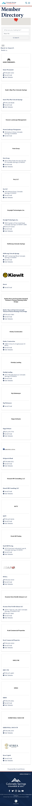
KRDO (5, 697)
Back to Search (7, 48)
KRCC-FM (6, 670)
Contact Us (16, 795)
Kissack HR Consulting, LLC (11, 488)
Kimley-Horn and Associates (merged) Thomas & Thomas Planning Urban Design (15, 310)
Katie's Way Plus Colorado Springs (12, 99)
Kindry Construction (9, 341)
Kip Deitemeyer (7, 403)
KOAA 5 (5, 576)
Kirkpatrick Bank (8, 458)
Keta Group (6, 158)
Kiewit (5, 284)
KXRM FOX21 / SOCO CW (10, 727)
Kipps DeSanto (7, 428)
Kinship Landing (7, 372)
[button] (16, 20)
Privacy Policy (28, 794)
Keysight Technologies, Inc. (10, 220)
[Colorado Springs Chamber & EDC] (9, 3)
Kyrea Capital (7, 755)
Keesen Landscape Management (12, 129)
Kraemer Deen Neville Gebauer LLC (13, 606)
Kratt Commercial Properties (11, 640)
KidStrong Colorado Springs (11, 253)
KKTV (4, 516)
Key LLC (5, 189)
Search (16, 38)
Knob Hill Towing (8, 546)
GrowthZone (20, 769)
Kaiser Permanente (8, 70)
